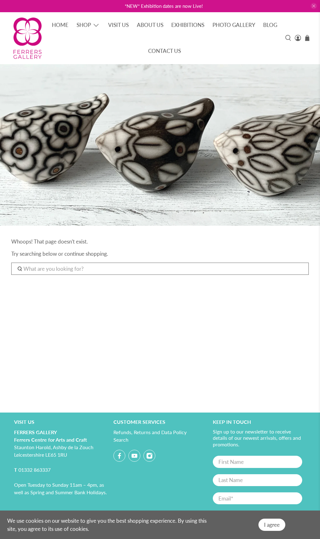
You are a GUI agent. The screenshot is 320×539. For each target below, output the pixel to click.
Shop (84, 25)
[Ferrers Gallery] (27, 38)
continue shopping (85, 253)
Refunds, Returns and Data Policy (150, 432)
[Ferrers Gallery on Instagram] (149, 457)
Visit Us (118, 25)
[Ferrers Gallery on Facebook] (119, 457)
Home (60, 25)
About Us (150, 25)
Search (120, 440)
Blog (270, 25)
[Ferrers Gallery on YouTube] (134, 457)
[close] (314, 6)
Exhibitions (187, 25)
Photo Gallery (233, 25)
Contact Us (164, 51)
